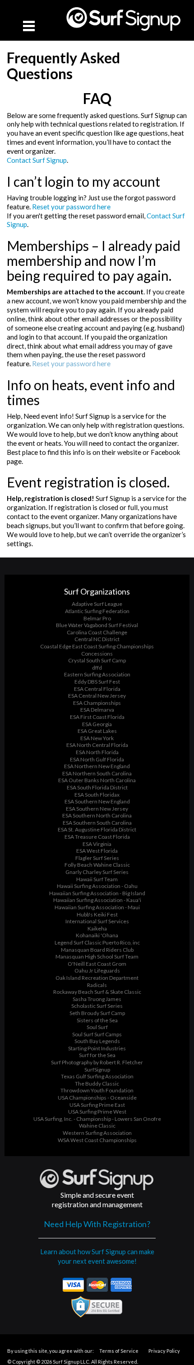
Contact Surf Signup (37, 160)
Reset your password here (71, 207)
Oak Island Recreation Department (97, 977)
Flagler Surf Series (97, 858)
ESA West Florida (97, 850)
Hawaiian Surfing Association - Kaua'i (97, 900)
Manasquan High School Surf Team (97, 956)
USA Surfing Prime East (97, 1104)
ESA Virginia (97, 844)
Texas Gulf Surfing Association (97, 1076)
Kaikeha (97, 928)
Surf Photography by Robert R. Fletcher (97, 1062)
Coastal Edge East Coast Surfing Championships (97, 646)
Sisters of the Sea (97, 1020)
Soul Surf (97, 1027)
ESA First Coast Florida (97, 716)
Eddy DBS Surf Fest (97, 681)
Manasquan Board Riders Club (97, 949)
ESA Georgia (97, 724)
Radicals (97, 985)
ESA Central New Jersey (97, 695)
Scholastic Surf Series (97, 1005)
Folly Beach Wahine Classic (97, 864)
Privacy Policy (164, 1351)
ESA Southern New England (97, 801)
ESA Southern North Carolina (97, 815)
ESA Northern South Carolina (97, 773)
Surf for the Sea (97, 1055)
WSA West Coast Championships (97, 1140)
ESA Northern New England (97, 766)
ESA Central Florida (97, 688)
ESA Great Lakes (97, 730)
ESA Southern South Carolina (97, 822)
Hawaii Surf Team (97, 879)
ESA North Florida (97, 752)
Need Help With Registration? (97, 1224)
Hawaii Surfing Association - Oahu (97, 886)
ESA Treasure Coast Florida (97, 836)
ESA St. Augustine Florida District (97, 829)
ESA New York (97, 738)
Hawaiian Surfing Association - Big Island (97, 893)
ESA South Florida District (97, 787)
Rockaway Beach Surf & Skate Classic (97, 991)
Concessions (97, 653)
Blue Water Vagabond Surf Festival (97, 625)
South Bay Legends (97, 1041)
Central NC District (97, 639)
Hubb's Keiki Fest (97, 914)
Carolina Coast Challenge (97, 632)
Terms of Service (119, 1351)
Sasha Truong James (97, 999)
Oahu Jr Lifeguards (97, 970)
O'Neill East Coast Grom (97, 963)
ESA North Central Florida (97, 745)
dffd (97, 667)
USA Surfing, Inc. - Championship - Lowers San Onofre (97, 1118)
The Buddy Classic (97, 1083)
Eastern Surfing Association (97, 674)
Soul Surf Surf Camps (97, 1034)
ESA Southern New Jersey (97, 808)
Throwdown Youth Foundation (97, 1090)
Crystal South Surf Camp (97, 660)
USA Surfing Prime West (97, 1111)
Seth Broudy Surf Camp (97, 1013)
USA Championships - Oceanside (97, 1097)
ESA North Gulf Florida (97, 759)
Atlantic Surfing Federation (97, 611)
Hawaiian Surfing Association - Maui (97, 907)
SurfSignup (97, 1069)
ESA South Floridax (97, 794)
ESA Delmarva (97, 709)
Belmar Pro (97, 618)
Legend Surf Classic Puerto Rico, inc (97, 942)
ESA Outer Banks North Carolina (97, 780)
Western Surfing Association (97, 1132)
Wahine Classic (97, 1125)
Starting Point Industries (97, 1048)
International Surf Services (97, 921)
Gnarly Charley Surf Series (97, 872)
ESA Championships (97, 702)
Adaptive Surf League (97, 603)
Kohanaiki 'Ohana (97, 935)
